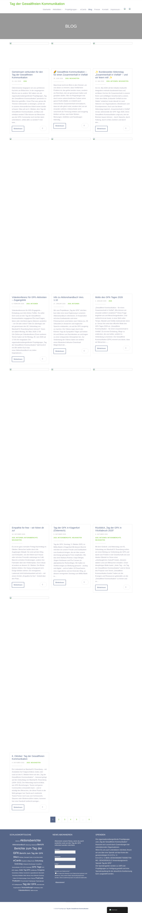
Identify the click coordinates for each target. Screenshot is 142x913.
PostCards (39, 878)
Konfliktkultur (34, 870)
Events (33, 861)
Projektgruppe (71, 9)
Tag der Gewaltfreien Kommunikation (37, 4)
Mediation (20, 875)
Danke (31, 857)
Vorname (57, 849)
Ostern (29, 878)
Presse (97, 9)
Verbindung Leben (38, 887)
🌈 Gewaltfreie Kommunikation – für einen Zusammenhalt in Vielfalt (71, 73)
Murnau (29, 875)
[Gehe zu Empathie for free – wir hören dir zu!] (29, 446)
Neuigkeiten (74, 78)
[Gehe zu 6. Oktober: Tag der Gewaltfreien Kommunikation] (29, 675)
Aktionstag (28, 844)
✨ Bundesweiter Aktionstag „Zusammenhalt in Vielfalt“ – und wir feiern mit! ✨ (111, 75)
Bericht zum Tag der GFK (31, 853)
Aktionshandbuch (18, 845)
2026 (25, 81)
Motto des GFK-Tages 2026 (109, 297)
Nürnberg (41, 875)
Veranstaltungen (27, 887)
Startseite (47, 9)
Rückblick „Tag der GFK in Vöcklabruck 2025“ (108, 529)
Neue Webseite (35, 875)
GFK (21, 867)
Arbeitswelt (34, 844)
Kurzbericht (27, 872)
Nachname (58, 856)
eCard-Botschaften (38, 857)
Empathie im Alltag (26, 861)
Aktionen (114, 81)
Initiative (17, 870)
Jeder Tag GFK (24, 870)
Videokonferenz (24, 890)
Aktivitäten (57, 9)
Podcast (33, 878)
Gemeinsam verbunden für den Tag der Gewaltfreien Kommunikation (27, 75)
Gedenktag (18, 864)
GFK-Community (27, 867)
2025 (13, 537)
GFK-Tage (36, 867)
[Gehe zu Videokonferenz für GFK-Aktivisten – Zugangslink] (29, 216)
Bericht (40, 844)
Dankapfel (26, 857)
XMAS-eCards (34, 890)
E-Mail (57, 864)
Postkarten (16, 881)
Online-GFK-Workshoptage (20, 878)
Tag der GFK (29, 884)
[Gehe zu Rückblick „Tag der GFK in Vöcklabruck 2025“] (112, 446)
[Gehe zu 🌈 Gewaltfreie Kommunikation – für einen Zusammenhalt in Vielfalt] (71, 55)
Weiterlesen (18, 129)
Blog (90, 9)
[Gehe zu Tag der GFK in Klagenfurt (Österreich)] (71, 446)
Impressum (115, 9)
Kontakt (105, 9)
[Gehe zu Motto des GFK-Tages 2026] (112, 216)
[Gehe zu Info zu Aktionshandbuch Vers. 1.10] (71, 216)
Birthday (21, 857)
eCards (83, 9)
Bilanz (16, 857)
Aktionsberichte (31, 537)
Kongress (40, 870)
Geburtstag (39, 861)
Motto (24, 875)
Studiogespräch (18, 884)
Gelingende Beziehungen (29, 864)
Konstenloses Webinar (17, 872)
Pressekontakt (24, 881)
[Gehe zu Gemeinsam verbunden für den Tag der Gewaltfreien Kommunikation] (29, 55)
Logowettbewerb (34, 872)
